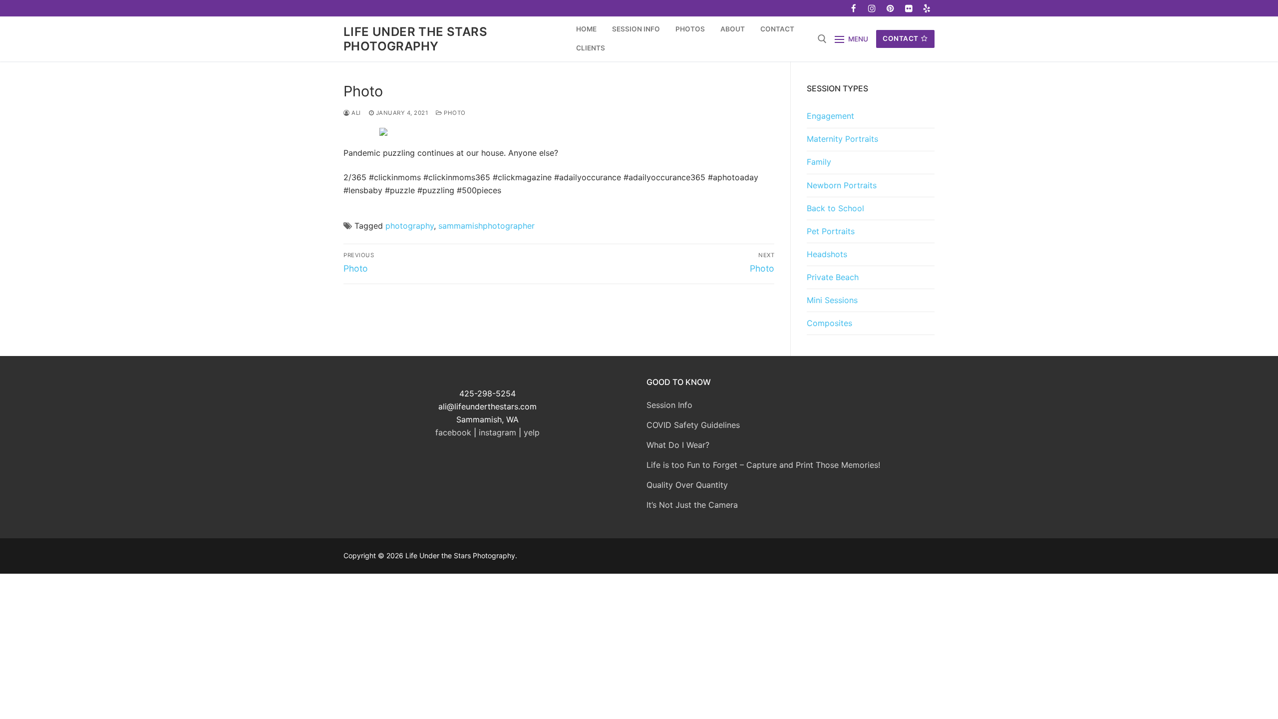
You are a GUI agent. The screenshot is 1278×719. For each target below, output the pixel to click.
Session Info (669, 405)
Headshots (827, 254)
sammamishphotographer (486, 226)
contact (901, 38)
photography (409, 226)
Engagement (830, 116)
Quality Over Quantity (687, 485)
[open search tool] (822, 38)
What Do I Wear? (677, 445)
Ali (355, 112)
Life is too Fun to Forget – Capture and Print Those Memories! (763, 465)
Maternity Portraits (842, 139)
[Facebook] (854, 8)
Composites (829, 323)
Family (819, 162)
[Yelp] (927, 8)
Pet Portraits (831, 231)
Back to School (835, 208)
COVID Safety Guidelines (693, 425)
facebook (453, 432)
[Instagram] (872, 8)
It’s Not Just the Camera (692, 505)
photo (454, 112)
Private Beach (833, 277)
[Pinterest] (890, 8)
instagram (497, 432)
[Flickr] (909, 8)
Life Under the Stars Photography (415, 38)
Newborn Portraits (842, 185)
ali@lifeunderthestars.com (487, 406)
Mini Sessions (832, 300)
